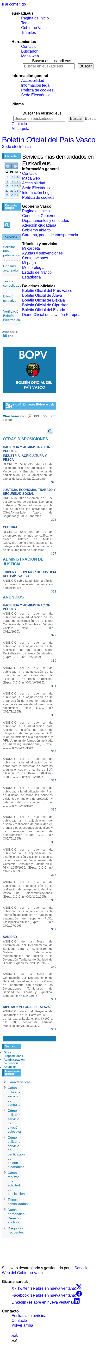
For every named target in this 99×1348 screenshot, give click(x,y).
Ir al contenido (14, 4)
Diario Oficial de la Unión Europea (51, 315)
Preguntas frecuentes (16, 1230)
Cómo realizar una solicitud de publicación (16, 1183)
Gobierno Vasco (35, 28)
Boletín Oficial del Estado (43, 310)
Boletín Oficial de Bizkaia (43, 300)
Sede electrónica (16, 147)
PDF (37, 416)
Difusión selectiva (9, 298)
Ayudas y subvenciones (42, 253)
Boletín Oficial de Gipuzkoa (45, 305)
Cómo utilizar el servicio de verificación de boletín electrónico (16, 1152)
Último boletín (10, 331)
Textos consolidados (13, 283)
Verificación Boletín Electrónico (11, 315)
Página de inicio (35, 18)
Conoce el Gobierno (39, 216)
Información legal (35, 85)
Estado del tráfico (37, 272)
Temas (26, 23)
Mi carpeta (20, 129)
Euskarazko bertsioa (29, 1316)
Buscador (29, 51)
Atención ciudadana (39, 225)
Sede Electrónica (35, 95)
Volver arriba (22, 1325)
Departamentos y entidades (45, 220)
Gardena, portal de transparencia (50, 235)
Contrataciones (35, 258)
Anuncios (10, 1067)
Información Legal (37, 193)
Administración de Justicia (14, 1061)
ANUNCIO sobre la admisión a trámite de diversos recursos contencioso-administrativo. (28, 584)
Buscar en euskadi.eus (51, 61)
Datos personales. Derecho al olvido (16, 1216)
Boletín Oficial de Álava (42, 295)
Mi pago (29, 263)
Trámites (28, 32)
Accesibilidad (32, 81)
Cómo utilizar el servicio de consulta (14, 1096)
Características (19, 1082)
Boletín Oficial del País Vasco (48, 139)
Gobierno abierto (36, 230)
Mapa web (30, 56)
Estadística (31, 277)
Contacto (29, 46)
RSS (10, 336)
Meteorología (33, 268)
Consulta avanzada (10, 268)
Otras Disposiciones (13, 1054)
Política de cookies (37, 90)
